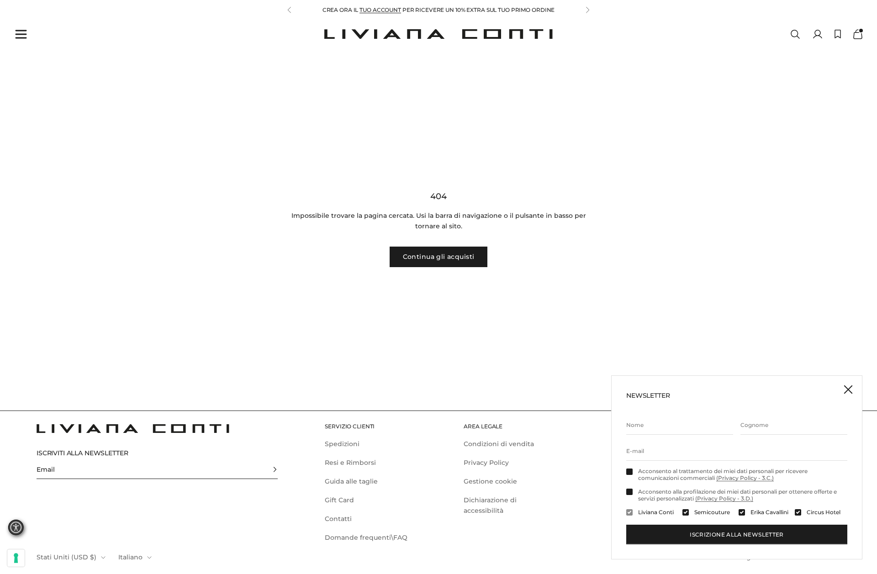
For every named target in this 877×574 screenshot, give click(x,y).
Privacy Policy (486, 462)
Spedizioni (342, 444)
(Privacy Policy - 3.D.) (724, 498)
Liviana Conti (656, 512)
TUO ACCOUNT (380, 9)
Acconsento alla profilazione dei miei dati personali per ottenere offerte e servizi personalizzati (737, 495)
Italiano (130, 557)
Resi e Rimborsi (350, 462)
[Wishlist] (838, 34)
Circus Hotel (823, 512)
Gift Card (339, 500)
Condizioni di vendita (499, 444)
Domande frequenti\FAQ (366, 537)
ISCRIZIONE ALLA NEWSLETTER (736, 534)
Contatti (338, 519)
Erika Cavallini (769, 512)
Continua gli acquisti (439, 257)
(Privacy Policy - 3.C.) (745, 477)
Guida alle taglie (351, 481)
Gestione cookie (490, 481)
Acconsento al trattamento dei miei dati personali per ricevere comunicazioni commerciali (723, 474)
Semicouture (712, 512)
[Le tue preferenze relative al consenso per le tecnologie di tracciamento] (16, 558)
